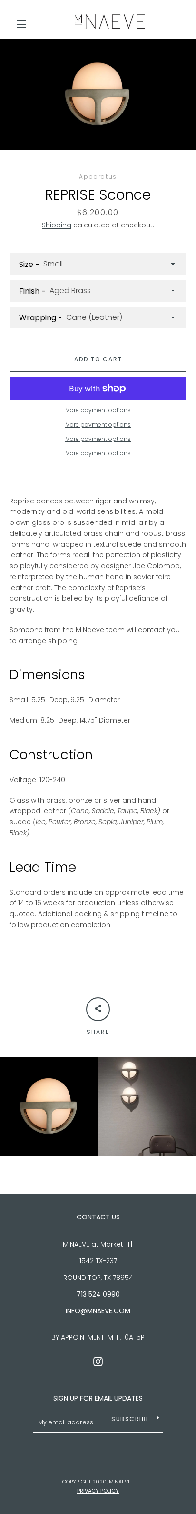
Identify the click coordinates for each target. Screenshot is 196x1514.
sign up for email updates (98, 1398)
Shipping (56, 225)
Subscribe (130, 1419)
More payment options (98, 410)
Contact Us (98, 1217)
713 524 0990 (98, 1294)
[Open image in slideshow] (98, 94)
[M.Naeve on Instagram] (98, 1360)
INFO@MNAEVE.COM (98, 1311)
